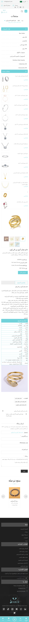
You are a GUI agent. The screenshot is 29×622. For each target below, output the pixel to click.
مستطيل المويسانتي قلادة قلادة (21, 143)
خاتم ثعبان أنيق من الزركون (17, 432)
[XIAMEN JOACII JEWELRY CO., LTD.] (13, 11)
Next (26, 496)
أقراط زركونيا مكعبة (23, 548)
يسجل (16, 5)
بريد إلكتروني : (24, 436)
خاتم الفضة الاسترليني (11, 20)
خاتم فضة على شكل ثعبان (20, 401)
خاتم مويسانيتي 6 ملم (23, 163)
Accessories (22, 67)
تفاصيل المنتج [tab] (21, 282)
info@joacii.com (8, 1)
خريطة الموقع (25, 534)
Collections (22, 64)
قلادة (23, 41)
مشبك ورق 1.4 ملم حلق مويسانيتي (20, 85)
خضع (24, 471)
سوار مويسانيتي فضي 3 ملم (21, 114)
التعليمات (26, 537)
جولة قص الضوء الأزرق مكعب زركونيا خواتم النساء (14, 414)
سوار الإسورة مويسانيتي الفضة (21, 105)
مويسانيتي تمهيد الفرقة (23, 153)
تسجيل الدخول (6, 5)
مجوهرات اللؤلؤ (21, 52)
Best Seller (22, 33)
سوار (23, 48)
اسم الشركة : (25, 449)
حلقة (19, 20)
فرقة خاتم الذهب (24, 566)
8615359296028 (21, 591)
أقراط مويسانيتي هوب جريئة (21, 76)
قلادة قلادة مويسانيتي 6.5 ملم (21, 134)
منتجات (26, 532)
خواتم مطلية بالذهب (23, 557)
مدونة (26, 540)
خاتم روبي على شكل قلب (22, 202)
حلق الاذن (22, 44)
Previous (3, 496)
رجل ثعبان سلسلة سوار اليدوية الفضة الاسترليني (15, 501)
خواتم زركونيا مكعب (23, 551)
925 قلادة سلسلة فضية (23, 563)
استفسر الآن (23, 272)
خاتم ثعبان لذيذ (18, 398)
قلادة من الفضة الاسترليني (22, 554)
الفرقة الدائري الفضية (23, 560)
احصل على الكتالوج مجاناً (15, 619)
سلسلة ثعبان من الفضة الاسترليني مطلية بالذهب (20, 183)
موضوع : (26, 432)
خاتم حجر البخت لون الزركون (20, 411)
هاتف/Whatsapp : (23, 442)
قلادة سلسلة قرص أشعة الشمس (20, 172)
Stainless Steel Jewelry (19, 60)
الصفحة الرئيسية (24, 529)
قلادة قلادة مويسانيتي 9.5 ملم (21, 124)
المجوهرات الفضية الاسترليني (17, 56)
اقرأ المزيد (26, 79)
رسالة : (26, 456)
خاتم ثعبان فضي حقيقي (21, 404)
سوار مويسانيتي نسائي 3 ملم (21, 95)
